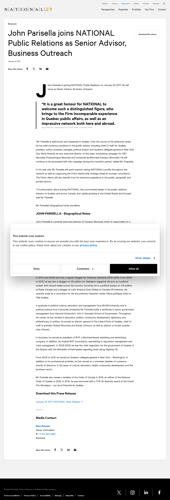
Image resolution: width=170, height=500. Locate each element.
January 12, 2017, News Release (58, 401)
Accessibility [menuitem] (45, 495)
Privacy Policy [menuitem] (30, 495)
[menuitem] (5, 7)
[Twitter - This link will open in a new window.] (119, 492)
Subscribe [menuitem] (70, 495)
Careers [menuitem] (105, 3)
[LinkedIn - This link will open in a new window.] (146, 492)
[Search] (164, 3)
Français (156, 3)
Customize (83, 268)
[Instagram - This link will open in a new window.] (132, 492)
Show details (142, 258)
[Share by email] (47, 68)
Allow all (134, 268)
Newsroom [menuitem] (126, 3)
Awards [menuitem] (146, 3)
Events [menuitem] (136, 3)
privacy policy (88, 245)
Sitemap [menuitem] (58, 495)
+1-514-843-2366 (47, 434)
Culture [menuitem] (115, 3)
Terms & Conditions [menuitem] (12, 495)
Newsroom (12, 23)
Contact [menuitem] (81, 495)
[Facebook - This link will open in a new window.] (159, 492)
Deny (37, 268)
